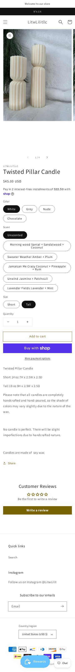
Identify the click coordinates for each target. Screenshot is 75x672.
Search (13, 557)
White (12, 209)
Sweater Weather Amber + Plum (30, 257)
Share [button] (12, 463)
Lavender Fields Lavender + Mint (31, 288)
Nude (47, 209)
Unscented (15, 235)
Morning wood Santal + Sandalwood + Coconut (37, 246)
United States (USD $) (35, 634)
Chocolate (15, 218)
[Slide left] (28, 157)
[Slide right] (46, 157)
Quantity (8, 314)
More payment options (37, 358)
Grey (29, 209)
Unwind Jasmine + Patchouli (28, 279)
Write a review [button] (37, 510)
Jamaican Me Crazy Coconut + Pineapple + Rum (37, 267)
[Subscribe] (62, 606)
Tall (28, 304)
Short (11, 304)
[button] (5, 22)
